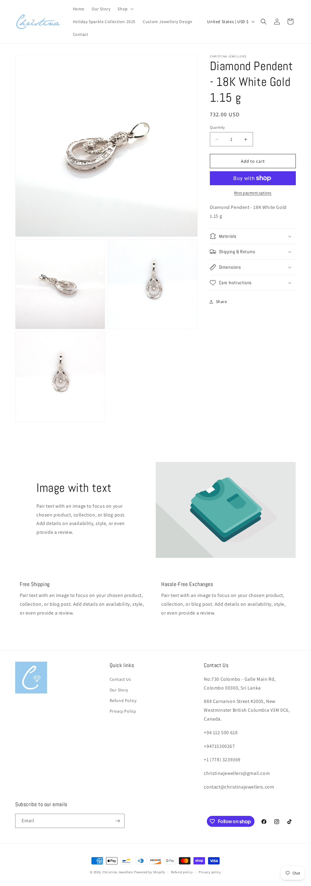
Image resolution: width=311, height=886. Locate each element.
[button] (125, 8)
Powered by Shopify (149, 872)
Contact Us (120, 679)
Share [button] (221, 301)
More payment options (253, 192)
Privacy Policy (123, 711)
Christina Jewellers (117, 872)
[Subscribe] (117, 821)
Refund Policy (123, 700)
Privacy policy (210, 872)
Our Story (119, 690)
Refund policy (182, 872)
